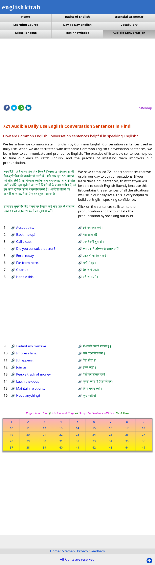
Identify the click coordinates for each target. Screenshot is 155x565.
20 (28, 434)
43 (110, 447)
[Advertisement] (77, 72)
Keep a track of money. (33, 374)
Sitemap (145, 108)
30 (44, 441)
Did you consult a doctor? (35, 248)
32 (77, 441)
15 (94, 428)
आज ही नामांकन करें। (95, 255)
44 (127, 447)
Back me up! (25, 234)
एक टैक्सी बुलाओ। (93, 241)
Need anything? (27, 395)
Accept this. (24, 227)
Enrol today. (24, 255)
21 (44, 434)
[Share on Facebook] (7, 108)
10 (11, 428)
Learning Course (25, 25)
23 (77, 434)
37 (11, 447)
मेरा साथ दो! (89, 234)
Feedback (97, 551)
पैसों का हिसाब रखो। (94, 374)
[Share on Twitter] (14, 108)
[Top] (150, 560)
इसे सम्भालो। (90, 277)
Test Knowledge (77, 33)
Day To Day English (77, 25)
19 (11, 434)
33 (94, 441)
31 (61, 441)
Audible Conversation (129, 33)
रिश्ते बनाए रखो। (92, 388)
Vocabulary (129, 25)
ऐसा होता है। (90, 360)
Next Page (122, 413)
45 (143, 447)
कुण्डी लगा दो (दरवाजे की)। (98, 381)
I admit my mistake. (31, 346)
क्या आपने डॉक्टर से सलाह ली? (100, 248)
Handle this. (24, 276)
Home (25, 17)
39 (44, 447)
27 (143, 434)
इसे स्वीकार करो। (93, 227)
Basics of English (77, 17)
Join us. (21, 367)
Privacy (83, 551)
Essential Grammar (128, 17)
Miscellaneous (26, 33)
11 (28, 428)
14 (77, 428)
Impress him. (26, 353)
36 (143, 441)
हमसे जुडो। (89, 367)
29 (28, 441)
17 (127, 428)
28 (11, 441)
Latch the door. (27, 381)
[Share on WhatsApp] (21, 108)
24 (94, 434)
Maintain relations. (30, 388)
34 (110, 441)
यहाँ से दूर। (89, 262)
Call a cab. (23, 241)
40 (61, 447)
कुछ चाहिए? (89, 395)
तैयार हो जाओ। (91, 270)
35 (127, 441)
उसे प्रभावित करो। (93, 353)
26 (127, 434)
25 (110, 434)
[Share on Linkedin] (28, 108)
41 (77, 447)
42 (94, 447)
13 (61, 428)
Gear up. (22, 269)
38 (28, 447)
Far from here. (27, 262)
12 (44, 428)
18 (143, 428)
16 (110, 428)
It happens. (24, 360)
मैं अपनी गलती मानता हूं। (96, 346)
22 (61, 434)
